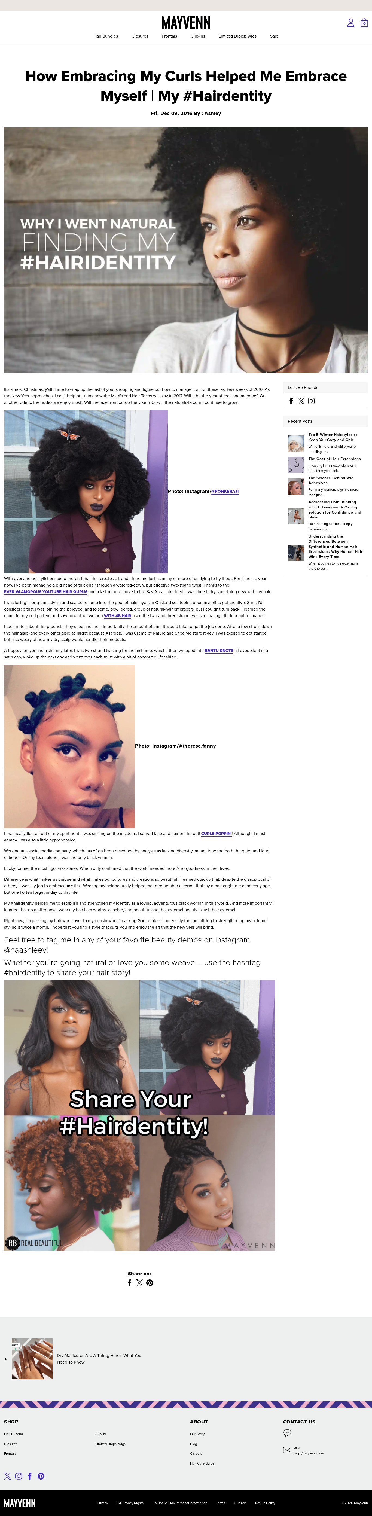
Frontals (169, 36)
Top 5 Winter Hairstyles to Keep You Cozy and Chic (333, 437)
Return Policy (265, 1503)
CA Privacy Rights (130, 1503)
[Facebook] (291, 401)
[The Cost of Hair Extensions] (296, 465)
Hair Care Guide (202, 1463)
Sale (274, 36)
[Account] (350, 22)
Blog (193, 1444)
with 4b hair (117, 616)
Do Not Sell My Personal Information (179, 1503)
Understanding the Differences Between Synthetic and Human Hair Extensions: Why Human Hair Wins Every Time (336, 546)
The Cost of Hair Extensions (335, 459)
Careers (196, 1453)
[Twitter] (301, 401)
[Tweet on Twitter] (139, 1282)
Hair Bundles (106, 36)
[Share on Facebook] (129, 1282)
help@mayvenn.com (309, 1453)
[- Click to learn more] (186, 1)
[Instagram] (311, 401)
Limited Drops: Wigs (238, 36)
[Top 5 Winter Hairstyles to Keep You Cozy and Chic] (296, 443)
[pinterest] (41, 1475)
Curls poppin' (216, 834)
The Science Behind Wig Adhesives (331, 480)
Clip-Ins (198, 36)
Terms (220, 1503)
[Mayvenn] (186, 22)
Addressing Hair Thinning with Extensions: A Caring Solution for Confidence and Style (335, 509)
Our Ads (240, 1503)
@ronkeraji (225, 491)
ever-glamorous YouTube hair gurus (45, 592)
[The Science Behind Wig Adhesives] (296, 486)
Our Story (197, 1434)
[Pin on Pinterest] (149, 1282)
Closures (140, 36)
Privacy (102, 1503)
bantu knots (219, 651)
